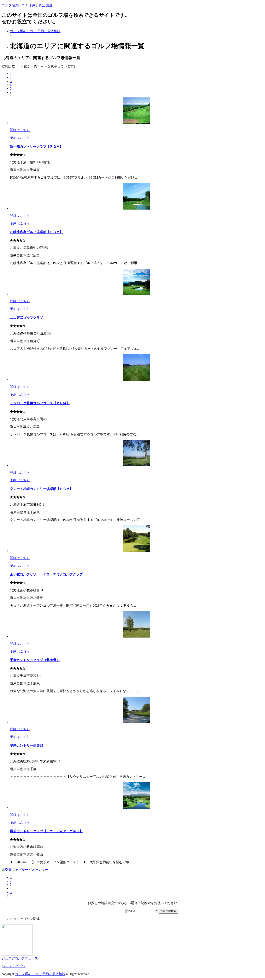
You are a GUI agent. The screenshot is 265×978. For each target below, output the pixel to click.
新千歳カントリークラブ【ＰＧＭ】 (36, 146)
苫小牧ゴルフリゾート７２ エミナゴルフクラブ (46, 574)
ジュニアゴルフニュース (20, 958)
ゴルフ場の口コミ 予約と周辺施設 (27, 5)
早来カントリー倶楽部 (26, 745)
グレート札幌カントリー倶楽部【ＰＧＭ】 (41, 489)
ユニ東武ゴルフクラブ (26, 317)
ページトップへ (13, 966)
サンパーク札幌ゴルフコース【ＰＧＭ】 (40, 403)
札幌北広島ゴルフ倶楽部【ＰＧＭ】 (36, 232)
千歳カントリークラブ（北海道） (35, 660)
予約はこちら (20, 137)
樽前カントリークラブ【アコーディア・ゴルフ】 (46, 831)
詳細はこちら (20, 130)
